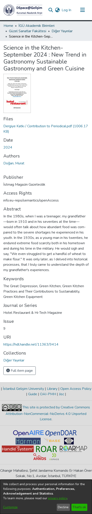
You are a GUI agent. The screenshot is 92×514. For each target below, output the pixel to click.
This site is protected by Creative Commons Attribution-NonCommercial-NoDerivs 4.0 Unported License (48, 413)
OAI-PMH (48, 394)
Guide (32, 394)
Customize (10, 507)
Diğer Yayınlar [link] (62, 31)
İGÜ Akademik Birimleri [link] (36, 25)
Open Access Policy (75, 388)
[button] (22, 10)
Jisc (61, 394)
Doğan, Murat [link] (13, 163)
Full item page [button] (21, 370)
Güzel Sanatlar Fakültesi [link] (27, 31)
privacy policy (57, 498)
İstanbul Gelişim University (23, 388)
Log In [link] (67, 10)
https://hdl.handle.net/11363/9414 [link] (31, 344)
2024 (7, 147)
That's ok (79, 507)
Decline (63, 507)
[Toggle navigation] (82, 10)
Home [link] (8, 25)
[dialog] (46, 497)
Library (52, 388)
